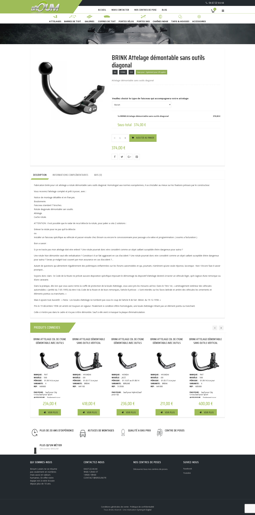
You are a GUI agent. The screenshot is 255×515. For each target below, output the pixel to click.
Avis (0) (98, 175)
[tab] (40, 175)
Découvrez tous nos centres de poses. (150, 469)
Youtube (187, 473)
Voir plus (53, 412)
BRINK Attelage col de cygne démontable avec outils (49, 341)
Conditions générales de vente (115, 506)
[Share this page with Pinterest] (137, 157)
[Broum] (42, 0)
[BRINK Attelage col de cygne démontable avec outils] (49, 360)
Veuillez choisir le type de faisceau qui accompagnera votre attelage (150, 98)
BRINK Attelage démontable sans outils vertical (88, 341)
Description (40, 175)
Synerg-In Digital (144, 509)
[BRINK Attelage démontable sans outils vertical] (88, 360)
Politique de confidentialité (142, 506)
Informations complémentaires (70, 175)
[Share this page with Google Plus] (129, 157)
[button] (115, 157)
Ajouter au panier (145, 138)
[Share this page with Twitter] (122, 157)
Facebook (187, 468)
